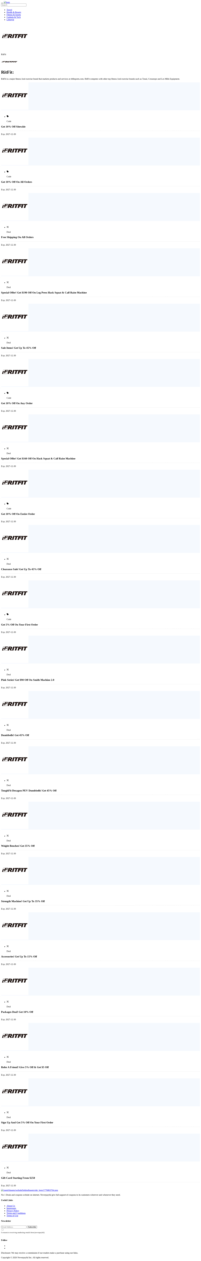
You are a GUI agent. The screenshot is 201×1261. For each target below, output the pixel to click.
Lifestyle (10, 19)
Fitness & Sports (14, 15)
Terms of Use (12, 1215)
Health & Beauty (14, 12)
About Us (11, 1206)
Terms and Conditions (16, 1213)
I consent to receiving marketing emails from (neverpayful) (22, 1233)
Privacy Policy (13, 1211)
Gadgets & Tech (14, 17)
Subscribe (32, 1227)
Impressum (11, 1208)
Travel (9, 10)
